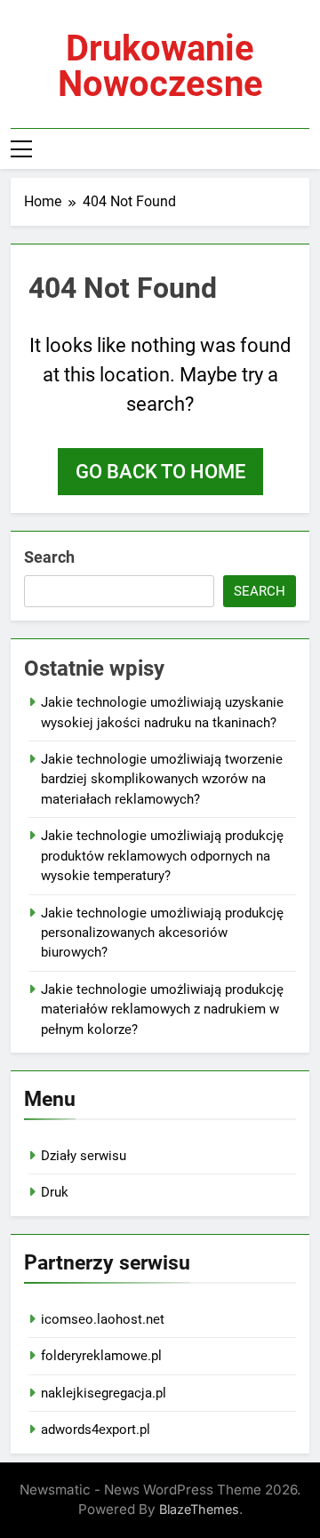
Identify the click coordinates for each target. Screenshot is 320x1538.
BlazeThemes (199, 1509)
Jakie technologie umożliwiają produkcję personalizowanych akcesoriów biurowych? (162, 933)
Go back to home (160, 472)
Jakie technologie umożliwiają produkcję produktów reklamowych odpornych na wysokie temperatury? (162, 856)
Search (49, 557)
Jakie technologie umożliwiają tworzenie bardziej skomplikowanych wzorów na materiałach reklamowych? (162, 779)
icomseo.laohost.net (102, 1319)
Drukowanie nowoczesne (160, 66)
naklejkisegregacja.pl (103, 1393)
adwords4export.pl (95, 1430)
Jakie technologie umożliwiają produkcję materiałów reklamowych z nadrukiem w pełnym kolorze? (162, 1009)
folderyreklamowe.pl (101, 1356)
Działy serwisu (83, 1156)
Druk (54, 1192)
